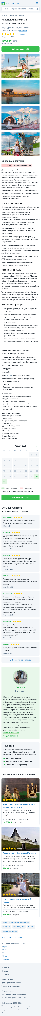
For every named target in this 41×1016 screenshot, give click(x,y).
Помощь (4, 971)
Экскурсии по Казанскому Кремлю (15, 922)
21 (26, 471)
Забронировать (19, 49)
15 (31, 466)
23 (37, 471)
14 (26, 466)
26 (15, 476)
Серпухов (7, 959)
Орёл (5, 947)
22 (31, 471)
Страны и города (8, 979)
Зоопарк (31, 927)
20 (20, 471)
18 (10, 471)
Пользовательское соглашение (13, 994)
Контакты (5, 974)
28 (26, 476)
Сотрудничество (7, 991)
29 (31, 476)
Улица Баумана (19, 927)
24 (4, 476)
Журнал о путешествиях (10, 986)
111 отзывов (20, 34)
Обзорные (6, 927)
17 (4, 471)
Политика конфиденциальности (13, 998)
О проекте (5, 968)
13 (20, 466)
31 (4, 482)
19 (15, 471)
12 (15, 466)
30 (37, 476)
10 (4, 466)
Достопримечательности (11, 983)
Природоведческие (9, 931)
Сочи (5, 950)
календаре (23, 30)
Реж (5, 956)
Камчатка (6, 953)
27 (20, 476)
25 (10, 476)
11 (10, 466)
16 (37, 466)
